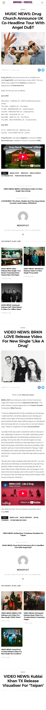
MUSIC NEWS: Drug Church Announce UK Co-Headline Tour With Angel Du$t (23, 546)
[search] (42, 2)
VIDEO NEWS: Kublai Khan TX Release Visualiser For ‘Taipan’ (23, 534)
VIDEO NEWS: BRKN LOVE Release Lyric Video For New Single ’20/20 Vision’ (11, 615)
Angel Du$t (14, 173)
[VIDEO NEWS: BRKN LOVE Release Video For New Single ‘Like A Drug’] (23, 366)
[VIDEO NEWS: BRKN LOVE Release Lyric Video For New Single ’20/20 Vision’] (11, 600)
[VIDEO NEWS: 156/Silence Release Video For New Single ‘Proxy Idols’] (34, 256)
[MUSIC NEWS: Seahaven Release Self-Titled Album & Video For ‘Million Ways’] (11, 292)
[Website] (23, 234)
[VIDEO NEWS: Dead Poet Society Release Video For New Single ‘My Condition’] (11, 637)
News (23, 9)
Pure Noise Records (23, 176)
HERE (39, 141)
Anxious (24, 173)
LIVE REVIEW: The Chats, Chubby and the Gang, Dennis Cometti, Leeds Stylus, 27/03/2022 (23, 202)
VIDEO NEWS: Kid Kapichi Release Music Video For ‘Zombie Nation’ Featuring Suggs (34, 616)
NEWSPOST (6, 70)
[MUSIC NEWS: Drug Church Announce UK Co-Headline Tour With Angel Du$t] (23, 48)
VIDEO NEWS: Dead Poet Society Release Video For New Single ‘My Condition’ (11, 652)
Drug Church (35, 173)
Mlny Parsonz (26, 517)
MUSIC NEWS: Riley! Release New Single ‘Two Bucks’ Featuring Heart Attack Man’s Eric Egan (11, 272)
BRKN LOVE (14, 517)
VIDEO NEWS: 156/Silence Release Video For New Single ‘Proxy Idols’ (33, 271)
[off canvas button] (4, 2)
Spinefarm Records (18, 520)
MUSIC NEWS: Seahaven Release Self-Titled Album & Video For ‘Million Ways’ (11, 307)
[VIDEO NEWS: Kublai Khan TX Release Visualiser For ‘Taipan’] (23, 704)
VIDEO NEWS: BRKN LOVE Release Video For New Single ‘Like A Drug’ (23, 190)
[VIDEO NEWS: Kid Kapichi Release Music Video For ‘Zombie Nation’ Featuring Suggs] (34, 600)
